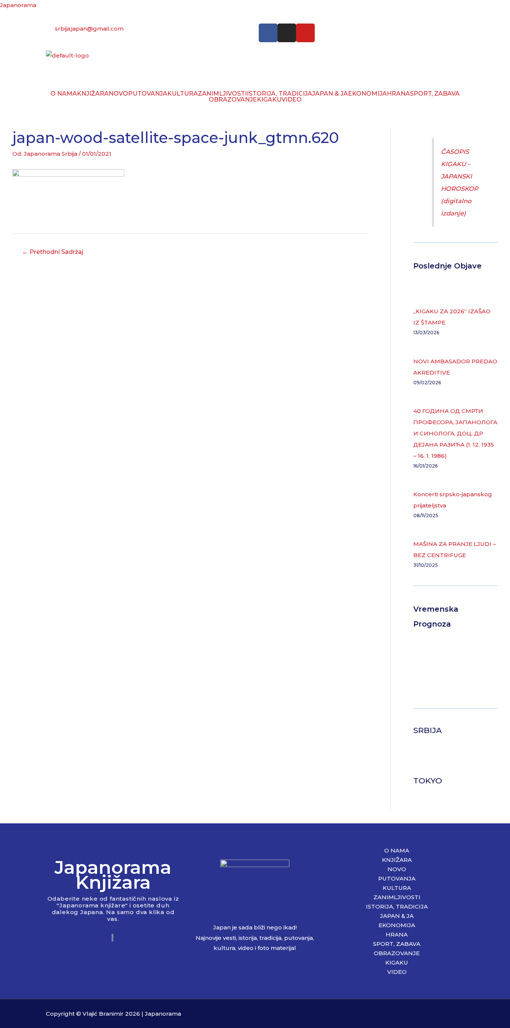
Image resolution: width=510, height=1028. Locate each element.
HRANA (398, 94)
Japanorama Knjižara (113, 874)
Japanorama (18, 5)
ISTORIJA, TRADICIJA (279, 94)
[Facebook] (268, 33)
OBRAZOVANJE (233, 100)
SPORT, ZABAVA (435, 94)
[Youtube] (305, 33)
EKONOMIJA (367, 94)
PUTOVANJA (147, 94)
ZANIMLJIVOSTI (222, 94)
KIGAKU (269, 100)
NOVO (118, 94)
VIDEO (292, 100)
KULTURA (182, 94)
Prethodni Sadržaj (52, 251)
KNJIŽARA (93, 94)
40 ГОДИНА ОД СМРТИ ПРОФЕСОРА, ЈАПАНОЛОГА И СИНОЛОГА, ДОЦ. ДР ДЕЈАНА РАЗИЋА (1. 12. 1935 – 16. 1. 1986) (455, 433)
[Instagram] (286, 33)
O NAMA (63, 94)
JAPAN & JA (330, 94)
